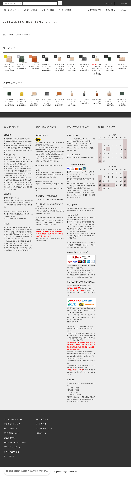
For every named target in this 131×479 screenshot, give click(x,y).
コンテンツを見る (65, 10)
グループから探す (48, 10)
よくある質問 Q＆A (43, 428)
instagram (124, 10)
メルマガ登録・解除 (94, 10)
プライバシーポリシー (13, 447)
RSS (5, 456)
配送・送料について (11, 433)
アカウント (108, 3)
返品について (9, 437)
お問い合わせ (110, 10)
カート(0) (123, 3)
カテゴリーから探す (30, 10)
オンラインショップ (12, 424)
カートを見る (40, 424)
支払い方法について (12, 428)
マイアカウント (41, 419)
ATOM (11, 456)
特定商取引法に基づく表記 (15, 442)
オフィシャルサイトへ (11, 10)
